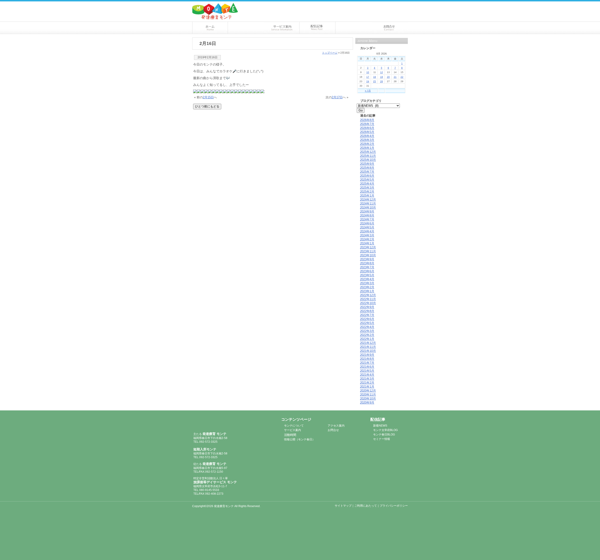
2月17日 (337, 97)
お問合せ (390, 28)
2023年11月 (368, 251)
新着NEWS (380, 425)
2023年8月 (367, 263)
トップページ (330, 52)
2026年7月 (367, 124)
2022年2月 (367, 335)
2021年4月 (367, 374)
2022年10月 (368, 303)
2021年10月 (368, 351)
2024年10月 (368, 207)
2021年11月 (368, 347)
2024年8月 (367, 215)
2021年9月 (367, 355)
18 (374, 77)
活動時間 (290, 435)
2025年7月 (367, 171)
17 (367, 77)
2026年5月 (367, 132)
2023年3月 (367, 283)
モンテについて (246, 28)
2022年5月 (367, 323)
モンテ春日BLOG (384, 434)
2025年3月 (367, 187)
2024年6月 (367, 223)
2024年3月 (367, 235)
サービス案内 (282, 28)
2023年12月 (368, 247)
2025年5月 (367, 179)
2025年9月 (367, 164)
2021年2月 (367, 382)
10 (367, 72)
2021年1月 (367, 386)
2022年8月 (367, 311)
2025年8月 (367, 167)
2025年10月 (368, 160)
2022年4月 (367, 327)
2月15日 (208, 97)
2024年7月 (367, 219)
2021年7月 (367, 363)
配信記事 (318, 28)
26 (381, 81)
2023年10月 (368, 255)
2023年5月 (367, 275)
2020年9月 (367, 402)
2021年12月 (368, 343)
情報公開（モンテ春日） (299, 439)
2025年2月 (367, 191)
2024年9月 (367, 211)
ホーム (210, 28)
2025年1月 (367, 195)
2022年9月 (367, 307)
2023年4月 (367, 279)
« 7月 (368, 90)
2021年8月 (367, 359)
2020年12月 (368, 390)
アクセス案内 (354, 28)
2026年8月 (367, 120)
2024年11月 (368, 203)
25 (374, 81)
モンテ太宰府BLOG (385, 430)
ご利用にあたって (365, 505)
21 (395, 77)
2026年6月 (367, 128)
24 (367, 81)
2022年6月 (367, 319)
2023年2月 (367, 287)
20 (388, 77)
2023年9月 (367, 259)
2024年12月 (368, 199)
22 (402, 77)
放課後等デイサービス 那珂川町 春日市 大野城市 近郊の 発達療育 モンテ (215, 11)
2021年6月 (367, 366)
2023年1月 (367, 291)
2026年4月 (367, 136)
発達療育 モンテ (218, 422)
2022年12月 (368, 295)
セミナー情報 (381, 439)
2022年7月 (367, 315)
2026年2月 (367, 144)
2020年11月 (368, 394)
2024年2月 (367, 239)
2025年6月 (367, 175)
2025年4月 (367, 183)
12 (381, 72)
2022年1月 (367, 339)
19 (381, 77)
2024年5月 (367, 227)
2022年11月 (368, 299)
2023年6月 (367, 271)
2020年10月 (368, 398)
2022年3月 (367, 331)
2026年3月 (367, 140)
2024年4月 (367, 231)
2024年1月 (367, 243)
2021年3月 (367, 378)
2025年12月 (368, 152)
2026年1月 (367, 148)
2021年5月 (367, 370)
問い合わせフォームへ (384, 4)
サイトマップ (343, 505)
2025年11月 (368, 156)
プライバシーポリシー (394, 505)
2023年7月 (367, 267)
